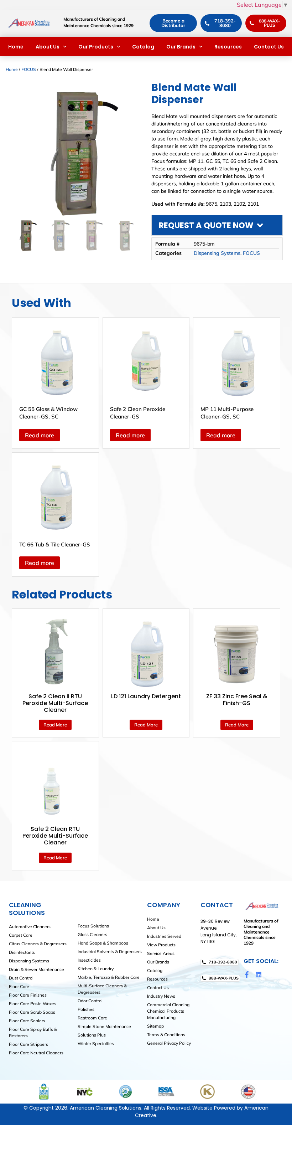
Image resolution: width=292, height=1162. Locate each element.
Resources (228, 46)
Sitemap (155, 1026)
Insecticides (89, 960)
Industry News (161, 996)
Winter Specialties (96, 1043)
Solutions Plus (92, 1035)
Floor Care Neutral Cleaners (36, 1052)
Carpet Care (20, 935)
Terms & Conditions (166, 1034)
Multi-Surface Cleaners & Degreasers (102, 989)
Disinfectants (22, 952)
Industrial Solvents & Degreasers (110, 951)
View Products (161, 944)
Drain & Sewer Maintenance (36, 969)
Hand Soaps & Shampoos (103, 943)
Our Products (95, 46)
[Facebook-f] (247, 974)
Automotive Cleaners (30, 926)
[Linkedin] (258, 974)
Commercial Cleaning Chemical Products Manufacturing (168, 1011)
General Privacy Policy (169, 1043)
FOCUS (28, 69)
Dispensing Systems (217, 253)
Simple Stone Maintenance (104, 1026)
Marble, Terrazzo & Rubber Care (109, 977)
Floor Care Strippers (28, 1044)
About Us (47, 46)
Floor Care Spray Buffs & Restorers (33, 1032)
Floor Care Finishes (28, 995)
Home (16, 46)
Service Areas (160, 953)
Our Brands (180, 46)
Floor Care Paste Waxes (32, 1003)
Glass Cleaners (92, 934)
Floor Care (19, 986)
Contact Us (269, 46)
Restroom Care (92, 1017)
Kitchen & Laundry (96, 968)
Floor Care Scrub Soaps (32, 1012)
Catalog (143, 46)
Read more (39, 435)
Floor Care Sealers (27, 1020)
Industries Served (164, 936)
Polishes (86, 1009)
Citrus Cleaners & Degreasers (38, 943)
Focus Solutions (93, 926)
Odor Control (90, 1000)
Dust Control (21, 978)
